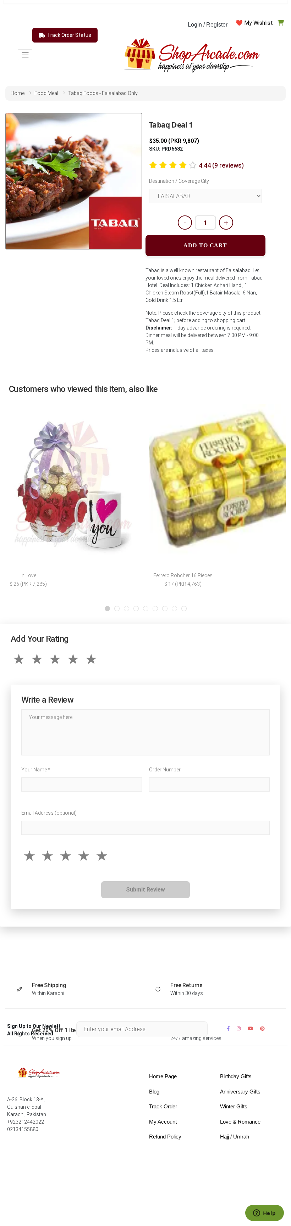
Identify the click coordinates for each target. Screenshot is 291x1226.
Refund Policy (165, 1137)
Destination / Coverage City (179, 181)
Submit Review (145, 889)
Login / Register (207, 25)
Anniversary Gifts (240, 1092)
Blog (154, 1092)
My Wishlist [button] (258, 22)
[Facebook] (228, 1028)
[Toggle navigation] (25, 54)
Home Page (163, 1076)
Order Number (165, 769)
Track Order (163, 1106)
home (17, 93)
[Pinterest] (262, 1028)
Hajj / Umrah (234, 1137)
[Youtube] (250, 1028)
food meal (46, 93)
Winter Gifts (233, 1106)
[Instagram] (239, 1028)
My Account (163, 1122)
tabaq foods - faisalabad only (103, 93)
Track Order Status (69, 35)
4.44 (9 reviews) (221, 165)
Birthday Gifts (236, 1076)
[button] (107, 608)
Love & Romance (240, 1122)
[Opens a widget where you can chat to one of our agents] (264, 1213)
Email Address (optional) (49, 813)
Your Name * (35, 769)
